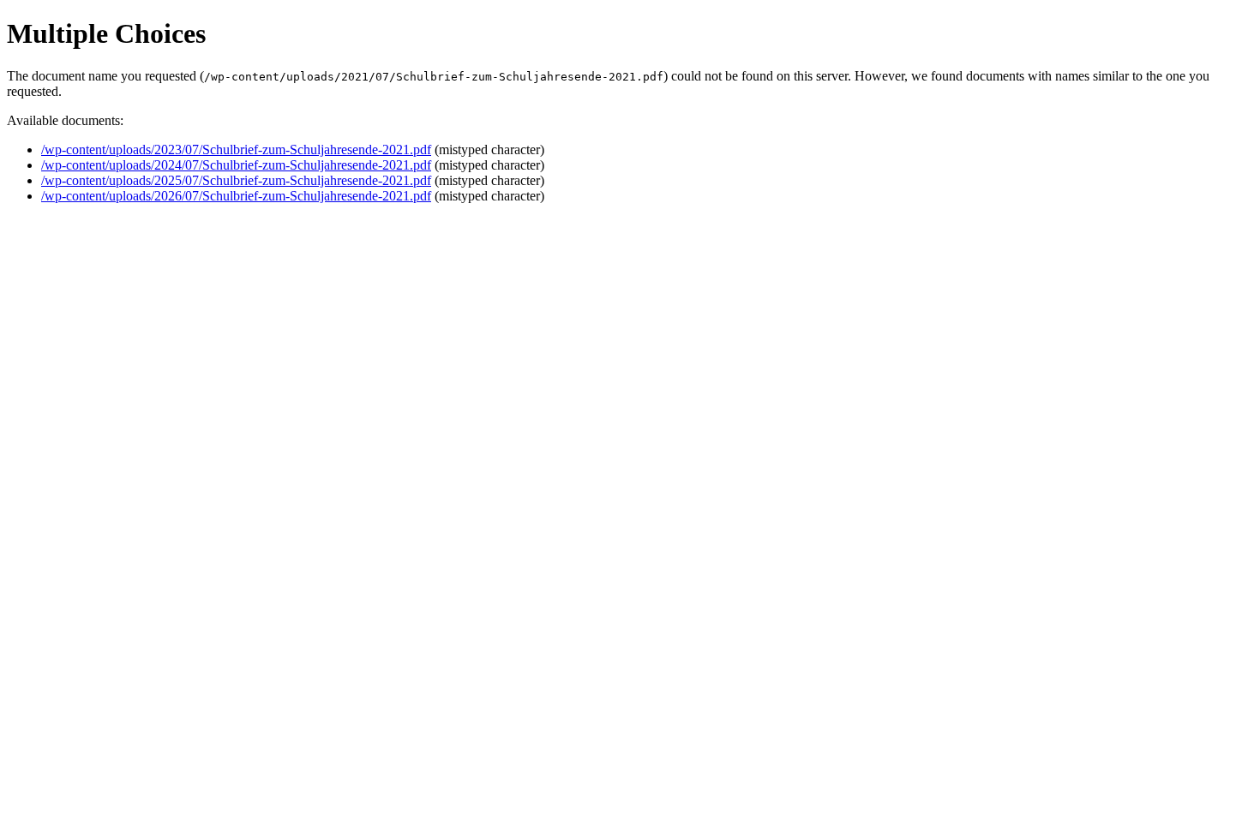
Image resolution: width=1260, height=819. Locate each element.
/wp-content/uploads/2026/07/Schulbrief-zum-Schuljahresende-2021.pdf (236, 195)
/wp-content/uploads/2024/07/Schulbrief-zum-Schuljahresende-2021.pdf (236, 165)
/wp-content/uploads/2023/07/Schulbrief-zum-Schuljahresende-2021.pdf (236, 149)
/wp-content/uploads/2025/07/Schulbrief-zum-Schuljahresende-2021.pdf (236, 180)
